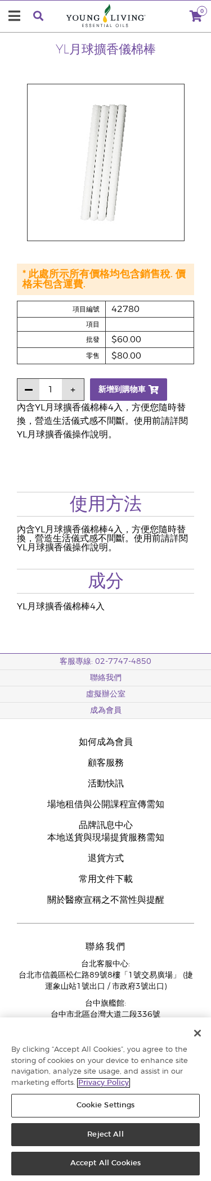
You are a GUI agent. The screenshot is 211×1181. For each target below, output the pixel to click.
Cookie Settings (106, 1105)
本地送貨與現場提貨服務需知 (105, 837)
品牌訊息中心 (106, 825)
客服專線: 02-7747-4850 (105, 662)
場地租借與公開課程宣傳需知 (105, 804)
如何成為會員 (106, 741)
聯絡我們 (106, 678)
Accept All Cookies (105, 1163)
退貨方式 (106, 858)
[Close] (197, 1033)
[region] (105, 1099)
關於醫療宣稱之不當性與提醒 (105, 899)
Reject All (105, 1134)
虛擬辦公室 (105, 694)
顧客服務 (106, 762)
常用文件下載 (106, 879)
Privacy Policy (103, 1083)
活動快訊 (106, 783)
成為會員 (106, 710)
